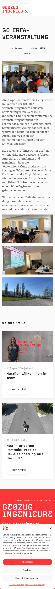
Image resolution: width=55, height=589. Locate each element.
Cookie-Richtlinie (16, 585)
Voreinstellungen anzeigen (27, 578)
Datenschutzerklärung (35, 585)
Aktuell (27, 53)
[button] (50, 528)
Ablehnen (27, 570)
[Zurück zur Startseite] (15, 8)
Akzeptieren (27, 562)
